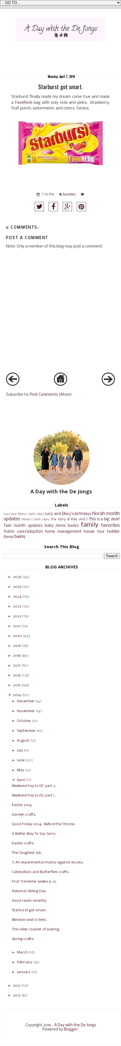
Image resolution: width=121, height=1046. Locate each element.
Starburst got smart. (29, 910)
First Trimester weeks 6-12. (34, 881)
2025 (17, 587)
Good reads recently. (29, 901)
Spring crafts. (23, 939)
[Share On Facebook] (53, 206)
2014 (17, 695)
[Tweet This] (39, 206)
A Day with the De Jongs (75, 1025)
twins (19, 536)
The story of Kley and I (69, 519)
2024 (17, 597)
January (23, 972)
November (26, 711)
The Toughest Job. (27, 853)
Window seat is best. (29, 920)
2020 (17, 636)
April (21, 780)
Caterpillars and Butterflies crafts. (41, 872)
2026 (17, 577)
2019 (17, 646)
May (20, 770)
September (26, 731)
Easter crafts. (23, 843)
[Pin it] (81, 206)
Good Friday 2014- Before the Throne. (43, 824)
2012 (17, 995)
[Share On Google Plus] (67, 206)
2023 (17, 606)
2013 (17, 985)
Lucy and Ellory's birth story (24, 514)
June (20, 760)
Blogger (71, 1029)
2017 (17, 665)
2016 (17, 675)
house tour (94, 532)
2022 (17, 616)
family (89, 525)
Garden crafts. (24, 814)
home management (63, 532)
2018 (17, 656)
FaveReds (23, 103)
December (25, 701)
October (24, 721)
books (73, 526)
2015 (16, 685)
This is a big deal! (104, 519)
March (22, 952)
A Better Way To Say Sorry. (34, 834)
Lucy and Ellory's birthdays (68, 514)
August (23, 741)
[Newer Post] (12, 385)
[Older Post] (108, 385)
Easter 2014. (22, 805)
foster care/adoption (23, 532)
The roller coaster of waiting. (36, 929)
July (20, 750)
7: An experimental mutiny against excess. (48, 862)
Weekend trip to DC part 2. (34, 786)
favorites (69, 194)
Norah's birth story (35, 519)
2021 (17, 626)
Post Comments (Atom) (51, 395)
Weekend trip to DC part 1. (33, 795)
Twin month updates (23, 526)
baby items (55, 526)
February (24, 962)
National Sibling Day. (29, 891)
